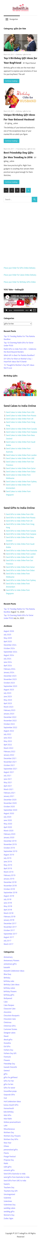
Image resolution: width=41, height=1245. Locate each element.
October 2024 (9, 648)
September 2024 (10, 651)
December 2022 (10, 717)
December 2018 (10, 882)
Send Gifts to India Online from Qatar (20, 567)
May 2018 (8, 906)
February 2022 (9, 751)
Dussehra (7, 1043)
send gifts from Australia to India (16, 1177)
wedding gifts (9, 1211)
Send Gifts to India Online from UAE (20, 557)
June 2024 (8, 662)
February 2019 (9, 875)
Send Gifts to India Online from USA (19, 514)
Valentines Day (9, 1204)
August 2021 (9, 772)
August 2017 (9, 937)
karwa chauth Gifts (11, 1104)
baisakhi (7, 967)
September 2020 (10, 810)
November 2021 (10, 761)
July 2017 (7, 940)
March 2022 (8, 748)
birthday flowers (10, 991)
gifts (5, 1074)
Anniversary (8, 957)
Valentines (8, 1201)
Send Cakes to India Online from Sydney (21, 481)
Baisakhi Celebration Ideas (14, 970)
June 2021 (8, 779)
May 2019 (8, 865)
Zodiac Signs (8, 1218)
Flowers (7, 1060)
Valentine (7, 1197)
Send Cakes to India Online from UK (19, 418)
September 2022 (10, 727)
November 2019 (10, 844)
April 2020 (8, 827)
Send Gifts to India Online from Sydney (21, 580)
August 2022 (9, 730)
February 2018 (9, 916)
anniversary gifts (10, 963)
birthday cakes (9, 988)
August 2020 (9, 813)
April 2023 (8, 703)
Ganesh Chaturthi (10, 1067)
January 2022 (9, 755)
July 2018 (7, 899)
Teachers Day (9, 1187)
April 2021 (8, 785)
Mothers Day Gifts (11, 1139)
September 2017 (10, 933)
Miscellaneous (9, 1129)
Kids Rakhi (8, 1118)
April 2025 (8, 641)
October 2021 (9, 765)
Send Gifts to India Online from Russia (20, 517)
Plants (6, 1153)
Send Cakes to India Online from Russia (21, 415)
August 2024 (9, 655)
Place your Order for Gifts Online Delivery (19, 267)
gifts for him (27, 54)
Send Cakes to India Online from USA (20, 412)
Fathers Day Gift (10, 1053)
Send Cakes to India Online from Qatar (21, 468)
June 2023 (8, 696)
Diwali (6, 1036)
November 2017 (10, 926)
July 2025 (7, 634)
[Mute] (31, 310)
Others (6, 1146)
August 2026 (9, 631)
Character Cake (9, 1008)
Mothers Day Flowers (12, 1135)
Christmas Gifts (10, 1025)
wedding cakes (9, 1208)
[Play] (6, 310)
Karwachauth (9, 1108)
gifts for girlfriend (10, 1077)
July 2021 (7, 775)
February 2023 (9, 710)
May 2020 (8, 823)
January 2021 (9, 796)
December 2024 (10, 644)
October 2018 (9, 889)
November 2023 (10, 679)
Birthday (19, 54)
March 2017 (8, 944)
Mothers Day (9, 1132)
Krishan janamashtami (12, 1122)
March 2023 (8, 706)
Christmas (7, 1022)
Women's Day (9, 1214)
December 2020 (10, 799)
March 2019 (8, 871)
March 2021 (8, 789)
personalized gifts (11, 1149)
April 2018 (8, 909)
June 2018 (8, 902)
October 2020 (9, 806)
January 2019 (9, 878)
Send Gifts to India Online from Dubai (20, 570)
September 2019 (10, 851)
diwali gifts (8, 1039)
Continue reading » (11, 81)
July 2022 (7, 734)
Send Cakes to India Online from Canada (21, 428)
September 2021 (10, 768)
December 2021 (10, 758)
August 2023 (9, 689)
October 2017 (9, 930)
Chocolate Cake (10, 1018)
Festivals (7, 1056)
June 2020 (8, 820)
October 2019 (9, 847)
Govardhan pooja (10, 1091)
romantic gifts (9, 1170)
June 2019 (8, 861)
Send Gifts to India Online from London (21, 553)
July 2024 (7, 658)
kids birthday (9, 1111)
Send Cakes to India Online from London (21, 455)
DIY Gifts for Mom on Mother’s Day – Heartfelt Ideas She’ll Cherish (18, 360)
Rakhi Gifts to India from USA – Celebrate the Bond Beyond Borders (20, 350)
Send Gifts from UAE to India (15, 1180)
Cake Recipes (9, 1005)
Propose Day (9, 1159)
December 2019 (10, 840)
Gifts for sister (9, 1087)
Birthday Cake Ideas (11, 984)
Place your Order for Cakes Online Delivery (20, 274)
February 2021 (9, 792)
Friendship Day (21, 149)
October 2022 (9, 724)
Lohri (5, 1125)
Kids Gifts (7, 1115)
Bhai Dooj (7, 974)
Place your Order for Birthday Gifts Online (20, 282)
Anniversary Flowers (11, 960)
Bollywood (8, 998)
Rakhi (6, 1163)
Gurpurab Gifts (9, 1094)
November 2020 (10, 803)
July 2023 (7, 693)
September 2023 (10, 686)
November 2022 (10, 720)
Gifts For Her (9, 1080)
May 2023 (8, 699)
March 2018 (8, 913)
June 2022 (8, 737)
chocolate (7, 1012)
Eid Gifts (7, 1046)
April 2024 (8, 665)
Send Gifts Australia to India (14, 1173)
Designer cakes (9, 1032)
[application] (20, 302)
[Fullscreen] (34, 310)
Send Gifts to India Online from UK (19, 520)
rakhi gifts (7, 1166)
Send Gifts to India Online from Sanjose (21, 534)
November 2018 (10, 885)
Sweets (7, 1184)
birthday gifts (9, 994)
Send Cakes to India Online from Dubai (20, 471)
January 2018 (9, 920)
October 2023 (9, 682)
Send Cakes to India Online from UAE (20, 458)
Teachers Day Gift (11, 1190)
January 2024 (9, 672)
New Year (7, 1142)
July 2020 (7, 816)
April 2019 (8, 868)
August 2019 (9, 854)
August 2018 (9, 895)
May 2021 (8, 782)
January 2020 (9, 837)
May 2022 (8, 741)
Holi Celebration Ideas (12, 1101)
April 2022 (8, 744)
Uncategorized (9, 1194)
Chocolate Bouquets (11, 1015)
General (7, 1070)
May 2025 (8, 638)
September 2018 (10, 892)
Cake (6, 1001)
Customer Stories (10, 1029)
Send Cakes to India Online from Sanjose (21, 431)
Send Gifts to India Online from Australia (21, 550)
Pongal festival (10, 1156)
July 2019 (7, 858)
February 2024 (9, 669)
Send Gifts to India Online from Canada (21, 530)
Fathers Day (8, 1049)
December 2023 (10, 675)
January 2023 (9, 713)
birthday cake (9, 981)
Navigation (14, 19)
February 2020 (9, 834)
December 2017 (10, 923)
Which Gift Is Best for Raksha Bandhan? (19, 355)
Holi (5, 1098)
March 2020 (8, 830)
